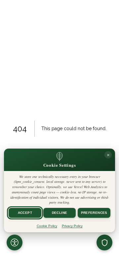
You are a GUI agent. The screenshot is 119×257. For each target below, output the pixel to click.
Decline (59, 212)
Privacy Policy (72, 226)
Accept (25, 212)
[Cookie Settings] (104, 242)
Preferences (94, 212)
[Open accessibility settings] (14, 242)
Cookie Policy (47, 226)
